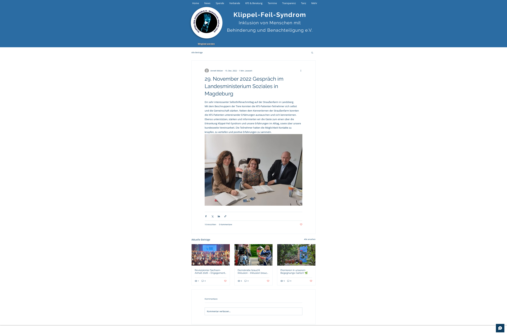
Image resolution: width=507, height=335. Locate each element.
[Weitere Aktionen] (300, 70)
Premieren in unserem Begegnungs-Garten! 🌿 (294, 271)
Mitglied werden (206, 43)
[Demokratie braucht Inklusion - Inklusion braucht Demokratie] (253, 255)
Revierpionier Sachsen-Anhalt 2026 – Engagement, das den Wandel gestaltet (210, 271)
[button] (219, 36)
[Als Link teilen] (225, 216)
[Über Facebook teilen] (206, 216)
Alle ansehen (310, 239)
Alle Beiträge (197, 52)
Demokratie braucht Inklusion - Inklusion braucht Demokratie (253, 271)
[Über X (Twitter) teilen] (212, 216)
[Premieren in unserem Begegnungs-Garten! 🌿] (296, 255)
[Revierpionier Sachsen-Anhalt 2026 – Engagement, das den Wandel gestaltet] (211, 255)
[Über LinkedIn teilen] (219, 216)
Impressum (220, 328)
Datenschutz (236, 328)
